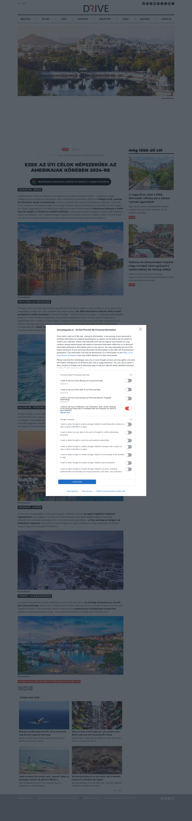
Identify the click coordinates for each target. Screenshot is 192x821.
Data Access (87, 491)
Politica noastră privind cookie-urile (110, 491)
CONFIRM (77, 482)
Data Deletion (72, 491)
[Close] (141, 330)
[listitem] (96, 374)
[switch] (128, 380)
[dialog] (96, 410)
